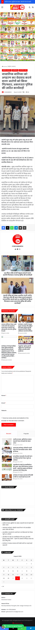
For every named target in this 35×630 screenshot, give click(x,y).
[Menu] (2, 8)
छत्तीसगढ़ (15, 70)
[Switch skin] (30, 8)
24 (4, 578)
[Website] (15, 249)
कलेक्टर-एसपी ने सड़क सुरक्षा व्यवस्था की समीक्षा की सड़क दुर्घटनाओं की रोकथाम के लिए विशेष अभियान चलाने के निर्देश (25, 327)
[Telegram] (16, 228)
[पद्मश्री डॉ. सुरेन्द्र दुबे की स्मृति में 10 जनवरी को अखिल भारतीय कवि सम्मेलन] (26, 340)
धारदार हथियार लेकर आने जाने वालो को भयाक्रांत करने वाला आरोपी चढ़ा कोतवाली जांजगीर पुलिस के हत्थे (8, 327)
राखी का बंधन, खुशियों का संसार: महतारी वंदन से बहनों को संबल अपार (22, 441)
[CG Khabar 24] (17, 7)
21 (22, 574)
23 (31, 574)
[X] (7, 228)
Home (5, 66)
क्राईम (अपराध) (12, 66)
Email (3, 403)
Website (3, 410)
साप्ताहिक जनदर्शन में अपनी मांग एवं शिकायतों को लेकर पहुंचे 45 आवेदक (22, 458)
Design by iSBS (18, 623)
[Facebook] (3, 228)
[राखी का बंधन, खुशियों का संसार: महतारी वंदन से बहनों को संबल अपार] (7, 441)
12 (13, 571)
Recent (8, 433)
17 (3, 574)
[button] (13, 626)
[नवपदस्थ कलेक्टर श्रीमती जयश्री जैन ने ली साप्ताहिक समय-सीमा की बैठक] (7, 450)
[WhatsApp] (12, 228)
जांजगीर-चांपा (23, 70)
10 (3, 571)
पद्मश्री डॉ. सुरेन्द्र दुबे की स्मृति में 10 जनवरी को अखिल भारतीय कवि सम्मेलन (24, 348)
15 (26, 571)
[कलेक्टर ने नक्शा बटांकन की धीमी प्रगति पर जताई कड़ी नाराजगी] (7, 477)
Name (3, 395)
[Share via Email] (20, 228)
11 (8, 571)
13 (17, 571)
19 (13, 574)
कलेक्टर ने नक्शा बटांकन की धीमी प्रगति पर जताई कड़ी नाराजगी (23, 476)
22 (26, 574)
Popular (26, 433)
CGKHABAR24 (8, 92)
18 (8, 574)
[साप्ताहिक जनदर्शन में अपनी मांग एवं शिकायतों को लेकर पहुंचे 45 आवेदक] (7, 458)
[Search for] (33, 8)
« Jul (2, 586)
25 (8, 578)
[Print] (24, 228)
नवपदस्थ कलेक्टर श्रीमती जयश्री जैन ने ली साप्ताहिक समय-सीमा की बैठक (22, 449)
